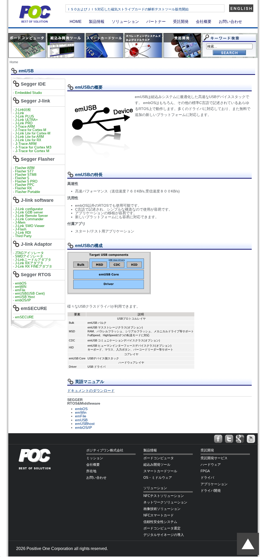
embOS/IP (23, 300)
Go (229, 53)
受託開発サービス (214, 458)
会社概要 (203, 21)
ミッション (94, 458)
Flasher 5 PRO (26, 181)
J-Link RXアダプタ (29, 263)
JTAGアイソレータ (29, 253)
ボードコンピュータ (158, 458)
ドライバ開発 (211, 491)
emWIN (20, 287)
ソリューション (125, 21)
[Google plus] (240, 439)
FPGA (205, 471)
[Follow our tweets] (229, 439)
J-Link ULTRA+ (26, 120)
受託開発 (181, 21)
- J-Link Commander (28, 219)
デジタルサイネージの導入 (163, 535)
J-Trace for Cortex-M (30, 130)
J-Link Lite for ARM (29, 137)
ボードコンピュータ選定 (162, 528)
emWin (81, 412)
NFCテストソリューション (163, 496)
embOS (20, 283)
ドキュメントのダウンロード (91, 390)
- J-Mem (19, 222)
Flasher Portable (27, 192)
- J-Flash (19, 229)
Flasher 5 (22, 178)
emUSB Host (24, 297)
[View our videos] (251, 439)
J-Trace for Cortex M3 (33, 147)
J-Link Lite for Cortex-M (32, 133)
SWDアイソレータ (29, 256)
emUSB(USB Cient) (30, 293)
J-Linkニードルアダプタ (33, 260)
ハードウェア (211, 465)
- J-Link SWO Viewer (28, 226)
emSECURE (24, 317)
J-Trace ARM (25, 126)
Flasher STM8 (26, 175)
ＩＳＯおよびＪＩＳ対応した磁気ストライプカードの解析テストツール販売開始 (128, 9)
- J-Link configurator (28, 209)
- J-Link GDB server (28, 212)
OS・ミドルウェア (157, 478)
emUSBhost (85, 424)
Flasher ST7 (25, 171)
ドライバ (207, 478)
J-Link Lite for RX (28, 140)
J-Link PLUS (24, 116)
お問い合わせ (230, 21)
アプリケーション (214, 484)
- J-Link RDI (22, 233)
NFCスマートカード (158, 515)
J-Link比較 (23, 110)
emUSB (81, 420)
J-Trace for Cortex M (32, 151)
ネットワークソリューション (165, 502)
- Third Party (22, 236)
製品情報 (96, 21)
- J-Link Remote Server (30, 216)
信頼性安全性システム (160, 522)
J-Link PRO (23, 123)
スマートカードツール (160, 471)
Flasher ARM (25, 168)
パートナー (156, 21)
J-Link (20, 113)
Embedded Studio (28, 93)
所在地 (91, 471)
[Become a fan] (218, 439)
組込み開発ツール (156, 465)
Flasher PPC (24, 185)
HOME (76, 21)
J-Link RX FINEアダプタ (33, 266)
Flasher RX (23, 188)
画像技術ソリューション (162, 509)
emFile (20, 290)
